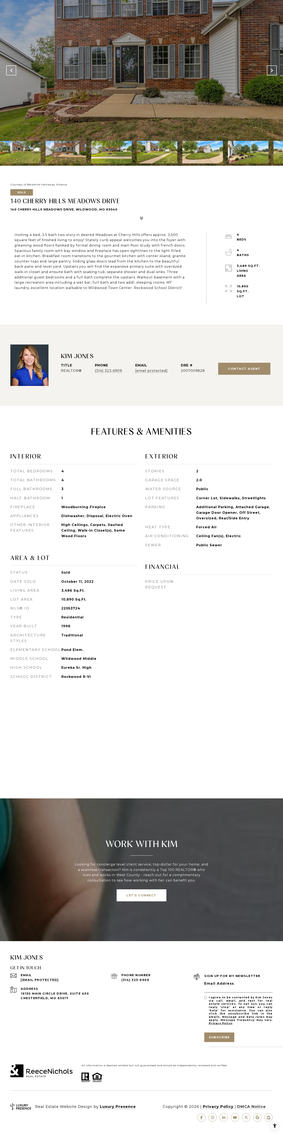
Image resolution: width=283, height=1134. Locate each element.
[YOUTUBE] (235, 1117)
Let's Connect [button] (141, 895)
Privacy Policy (220, 1023)
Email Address (219, 983)
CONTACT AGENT (244, 369)
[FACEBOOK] (201, 1117)
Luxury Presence (118, 1106)
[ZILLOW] (268, 1117)
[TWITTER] (246, 1117)
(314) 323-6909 (108, 371)
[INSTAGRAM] (212, 1117)
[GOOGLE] (257, 1117)
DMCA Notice (251, 1106)
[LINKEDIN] (224, 1117)
